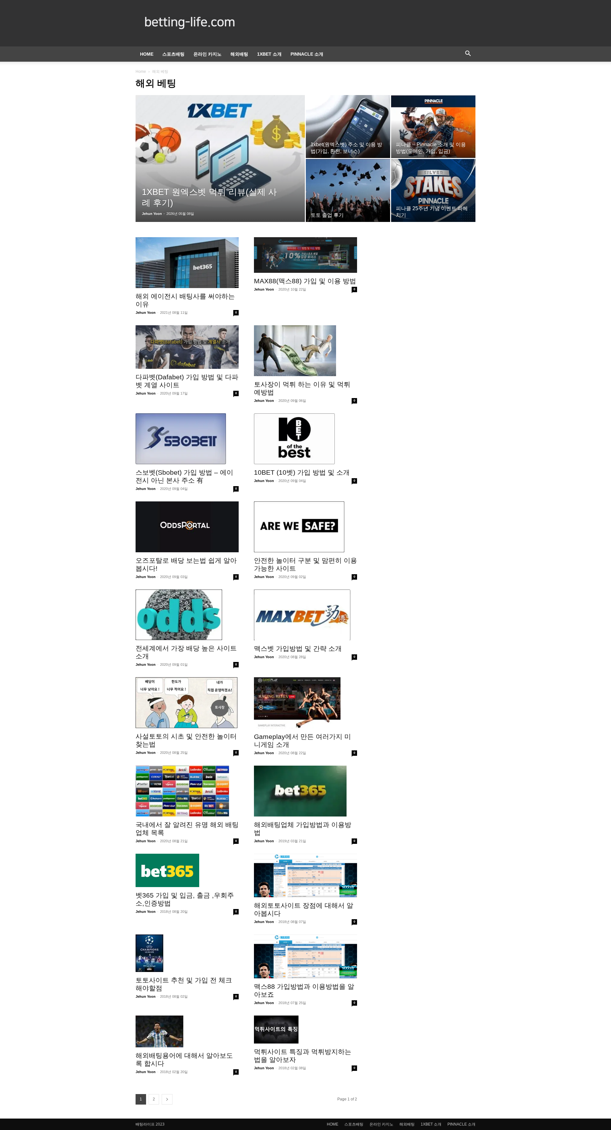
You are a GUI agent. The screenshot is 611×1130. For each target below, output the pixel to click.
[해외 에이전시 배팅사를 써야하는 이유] (187, 262)
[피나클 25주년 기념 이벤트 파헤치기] (433, 190)
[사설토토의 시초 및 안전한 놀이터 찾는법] (187, 702)
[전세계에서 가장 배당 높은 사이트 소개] (187, 614)
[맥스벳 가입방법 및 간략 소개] (305, 614)
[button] (467, 54)
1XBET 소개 (269, 54)
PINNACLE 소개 (307, 54)
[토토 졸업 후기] (348, 190)
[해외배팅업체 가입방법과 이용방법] (305, 791)
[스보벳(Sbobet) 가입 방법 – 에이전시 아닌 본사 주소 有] (187, 438)
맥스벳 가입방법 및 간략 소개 (298, 648)
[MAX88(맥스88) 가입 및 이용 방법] (305, 255)
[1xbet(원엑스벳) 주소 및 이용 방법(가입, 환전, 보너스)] (348, 126)
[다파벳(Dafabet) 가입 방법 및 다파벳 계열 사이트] (187, 347)
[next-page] (167, 1099)
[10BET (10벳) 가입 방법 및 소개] (305, 438)
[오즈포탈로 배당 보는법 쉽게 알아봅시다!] (187, 526)
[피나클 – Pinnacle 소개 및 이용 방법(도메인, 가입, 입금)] (433, 126)
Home (141, 71)
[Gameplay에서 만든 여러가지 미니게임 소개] (305, 702)
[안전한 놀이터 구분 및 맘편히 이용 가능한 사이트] (305, 526)
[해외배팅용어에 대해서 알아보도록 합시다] (187, 1031)
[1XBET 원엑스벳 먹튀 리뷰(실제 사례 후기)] (220, 153)
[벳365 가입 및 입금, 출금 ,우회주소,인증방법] (187, 870)
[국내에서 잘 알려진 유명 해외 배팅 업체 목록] (187, 791)
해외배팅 (239, 54)
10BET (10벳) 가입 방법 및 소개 (302, 472)
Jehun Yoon (152, 214)
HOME (146, 54)
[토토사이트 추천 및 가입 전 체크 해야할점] (187, 953)
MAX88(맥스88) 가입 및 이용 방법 (305, 281)
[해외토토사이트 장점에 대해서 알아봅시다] (305, 875)
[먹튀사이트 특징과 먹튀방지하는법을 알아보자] (305, 1030)
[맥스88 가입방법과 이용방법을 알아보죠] (305, 956)
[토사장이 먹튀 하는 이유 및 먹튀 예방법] (305, 350)
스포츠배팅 (173, 54)
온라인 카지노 (207, 54)
